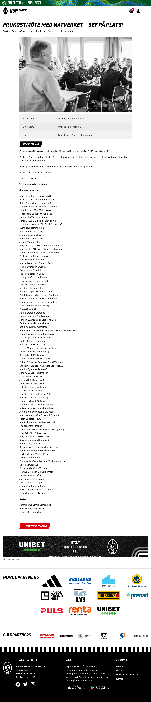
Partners (120, 670)
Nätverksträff (18, 31)
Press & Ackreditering (127, 674)
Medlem (120, 666)
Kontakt (120, 678)
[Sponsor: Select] (34, 2)
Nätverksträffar (36, 526)
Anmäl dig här (30, 144)
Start (5, 31)
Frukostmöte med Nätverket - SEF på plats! (51, 30)
